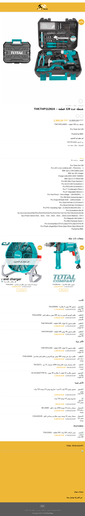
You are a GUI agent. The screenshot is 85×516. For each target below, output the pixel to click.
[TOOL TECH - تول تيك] (42, 7)
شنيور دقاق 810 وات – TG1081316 (63, 284)
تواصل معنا (70, 497)
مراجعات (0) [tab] (74, 160)
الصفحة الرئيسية (56, 510)
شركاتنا (44, 510)
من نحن (38, 510)
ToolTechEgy (48, 513)
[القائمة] (82, 7)
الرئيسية (80, 105)
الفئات (26, 510)
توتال (74, 105)
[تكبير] (81, 101)
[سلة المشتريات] (3, 7)
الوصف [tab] (81, 160)
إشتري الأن (63, 290)
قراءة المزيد (21, 290)
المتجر (48, 510)
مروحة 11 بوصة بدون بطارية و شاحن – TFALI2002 (21, 284)
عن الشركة (78, 497)
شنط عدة (68, 105)
